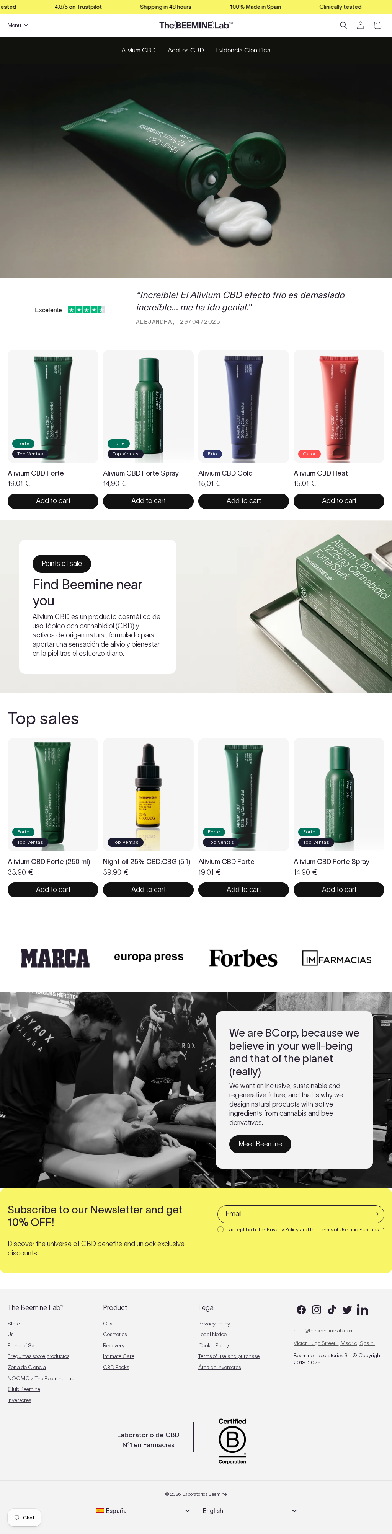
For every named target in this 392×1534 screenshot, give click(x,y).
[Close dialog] (293, 701)
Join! (143, 824)
